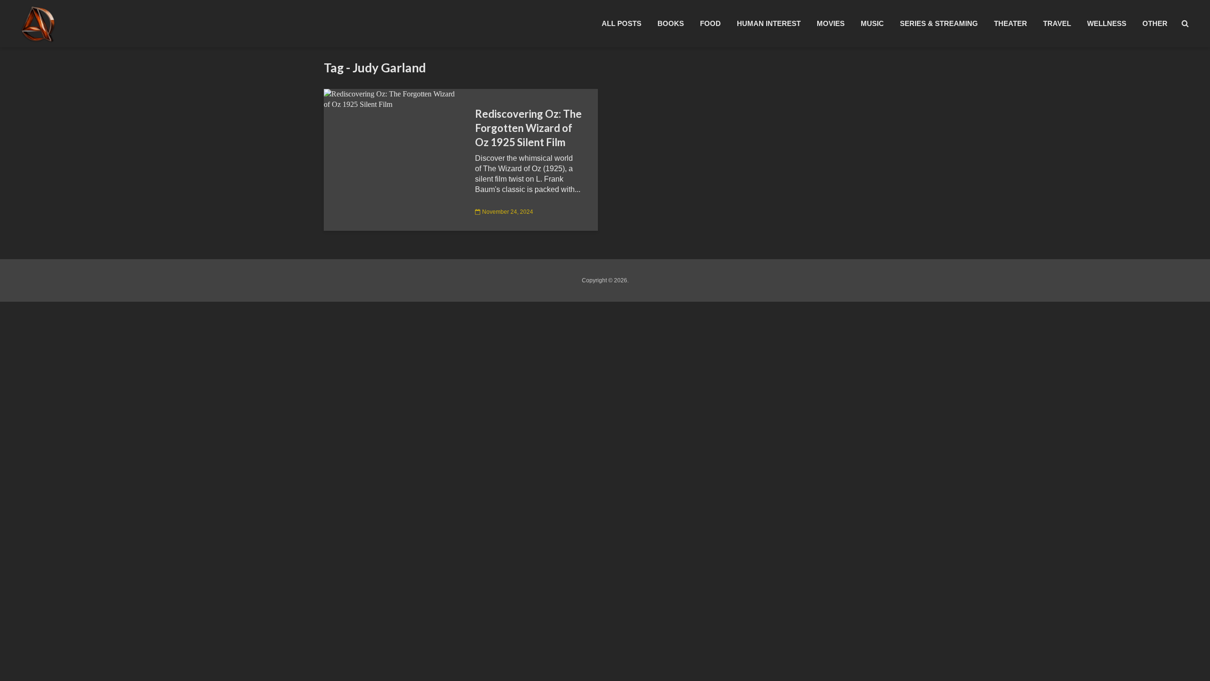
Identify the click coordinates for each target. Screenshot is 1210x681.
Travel (1057, 23)
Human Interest (769, 23)
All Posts (621, 23)
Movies (831, 23)
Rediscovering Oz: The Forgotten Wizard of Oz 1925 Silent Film (528, 127)
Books (670, 23)
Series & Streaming (939, 23)
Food (710, 23)
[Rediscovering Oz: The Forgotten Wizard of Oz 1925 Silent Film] (392, 99)
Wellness (1106, 23)
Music (872, 23)
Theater (1010, 23)
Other (1154, 23)
